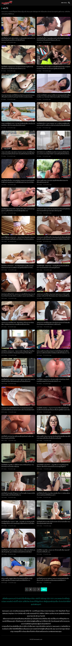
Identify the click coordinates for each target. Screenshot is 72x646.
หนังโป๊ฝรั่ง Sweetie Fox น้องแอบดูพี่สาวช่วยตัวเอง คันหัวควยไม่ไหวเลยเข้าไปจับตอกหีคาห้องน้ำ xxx (53, 380)
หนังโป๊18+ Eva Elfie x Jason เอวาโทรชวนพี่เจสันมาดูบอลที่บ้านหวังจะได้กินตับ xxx (53, 551)
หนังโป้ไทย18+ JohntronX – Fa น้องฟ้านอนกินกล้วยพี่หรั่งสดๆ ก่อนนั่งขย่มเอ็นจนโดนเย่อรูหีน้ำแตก (53, 267)
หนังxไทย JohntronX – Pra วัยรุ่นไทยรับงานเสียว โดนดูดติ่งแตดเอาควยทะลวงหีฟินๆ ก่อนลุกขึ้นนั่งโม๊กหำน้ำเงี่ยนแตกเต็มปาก (17, 267)
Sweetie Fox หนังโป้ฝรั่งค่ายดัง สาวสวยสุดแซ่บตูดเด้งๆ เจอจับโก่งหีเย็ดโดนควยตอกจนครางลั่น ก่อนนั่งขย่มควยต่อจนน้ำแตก (18, 409)
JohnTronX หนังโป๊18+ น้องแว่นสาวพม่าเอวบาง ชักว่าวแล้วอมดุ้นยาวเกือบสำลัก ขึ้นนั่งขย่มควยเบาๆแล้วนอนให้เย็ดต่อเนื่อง (53, 296)
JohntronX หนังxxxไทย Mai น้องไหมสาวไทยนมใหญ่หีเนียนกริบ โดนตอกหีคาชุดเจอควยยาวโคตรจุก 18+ (53, 210)
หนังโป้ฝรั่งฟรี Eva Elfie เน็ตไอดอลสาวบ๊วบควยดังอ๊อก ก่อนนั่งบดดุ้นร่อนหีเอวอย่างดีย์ (53, 522)
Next (44, 589)
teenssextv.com (38, 639)
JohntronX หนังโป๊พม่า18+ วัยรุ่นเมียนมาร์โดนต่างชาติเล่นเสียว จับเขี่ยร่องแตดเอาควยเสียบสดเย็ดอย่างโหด (17, 323)
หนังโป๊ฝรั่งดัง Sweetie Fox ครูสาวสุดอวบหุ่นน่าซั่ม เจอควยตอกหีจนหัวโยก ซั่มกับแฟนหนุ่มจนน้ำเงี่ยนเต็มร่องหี (18, 380)
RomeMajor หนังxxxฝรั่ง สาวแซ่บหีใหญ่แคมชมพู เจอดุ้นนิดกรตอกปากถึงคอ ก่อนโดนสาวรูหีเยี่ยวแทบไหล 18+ (53, 67)
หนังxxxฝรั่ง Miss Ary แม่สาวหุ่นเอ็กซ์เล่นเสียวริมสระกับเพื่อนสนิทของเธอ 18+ (52, 181)
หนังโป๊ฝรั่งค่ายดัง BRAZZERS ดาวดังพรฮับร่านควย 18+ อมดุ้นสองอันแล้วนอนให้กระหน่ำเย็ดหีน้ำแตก (18, 39)
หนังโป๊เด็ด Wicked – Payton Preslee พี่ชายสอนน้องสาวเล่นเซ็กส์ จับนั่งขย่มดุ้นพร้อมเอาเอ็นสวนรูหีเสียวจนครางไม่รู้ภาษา (53, 409)
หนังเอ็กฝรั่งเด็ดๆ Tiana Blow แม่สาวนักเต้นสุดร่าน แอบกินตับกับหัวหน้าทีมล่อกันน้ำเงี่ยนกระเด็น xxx (53, 39)
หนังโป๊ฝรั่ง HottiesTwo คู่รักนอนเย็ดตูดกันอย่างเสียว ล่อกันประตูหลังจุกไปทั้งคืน (17, 437)
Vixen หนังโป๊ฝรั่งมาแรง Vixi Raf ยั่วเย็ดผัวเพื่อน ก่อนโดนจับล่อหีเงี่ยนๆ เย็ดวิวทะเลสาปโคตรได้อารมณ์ (18, 124)
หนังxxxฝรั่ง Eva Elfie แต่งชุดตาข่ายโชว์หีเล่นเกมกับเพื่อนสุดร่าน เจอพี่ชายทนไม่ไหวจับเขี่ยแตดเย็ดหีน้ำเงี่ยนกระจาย (53, 352)
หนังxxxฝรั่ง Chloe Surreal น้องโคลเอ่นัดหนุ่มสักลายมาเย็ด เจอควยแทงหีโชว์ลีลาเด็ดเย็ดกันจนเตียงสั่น (53, 437)
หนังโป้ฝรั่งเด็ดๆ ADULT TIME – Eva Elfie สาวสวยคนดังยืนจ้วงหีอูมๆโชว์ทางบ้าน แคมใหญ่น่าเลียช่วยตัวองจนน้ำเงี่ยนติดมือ (18, 523)
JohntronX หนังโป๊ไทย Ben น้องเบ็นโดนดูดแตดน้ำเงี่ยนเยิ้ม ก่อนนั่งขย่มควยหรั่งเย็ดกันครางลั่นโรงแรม (53, 323)
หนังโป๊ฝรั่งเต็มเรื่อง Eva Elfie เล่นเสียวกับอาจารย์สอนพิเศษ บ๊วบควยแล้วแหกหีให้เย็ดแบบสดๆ (53, 494)
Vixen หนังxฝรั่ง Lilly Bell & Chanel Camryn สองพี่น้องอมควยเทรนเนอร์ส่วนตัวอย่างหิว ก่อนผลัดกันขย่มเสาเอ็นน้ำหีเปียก (18, 154)
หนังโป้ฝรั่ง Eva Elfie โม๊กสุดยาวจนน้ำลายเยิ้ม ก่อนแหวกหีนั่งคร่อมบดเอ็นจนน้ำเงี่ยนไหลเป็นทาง (18, 494)
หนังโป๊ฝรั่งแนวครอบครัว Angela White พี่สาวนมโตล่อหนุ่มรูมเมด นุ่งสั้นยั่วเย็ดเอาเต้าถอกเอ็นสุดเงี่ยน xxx (18, 210)
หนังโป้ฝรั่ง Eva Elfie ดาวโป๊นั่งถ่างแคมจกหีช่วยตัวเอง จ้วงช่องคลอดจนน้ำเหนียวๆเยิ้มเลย (17, 466)
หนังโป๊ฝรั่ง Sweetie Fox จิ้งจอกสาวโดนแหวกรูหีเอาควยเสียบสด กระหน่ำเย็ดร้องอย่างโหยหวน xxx (17, 67)
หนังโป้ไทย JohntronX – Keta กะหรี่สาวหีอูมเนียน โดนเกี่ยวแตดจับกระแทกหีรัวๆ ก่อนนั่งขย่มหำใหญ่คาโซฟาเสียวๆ (17, 352)
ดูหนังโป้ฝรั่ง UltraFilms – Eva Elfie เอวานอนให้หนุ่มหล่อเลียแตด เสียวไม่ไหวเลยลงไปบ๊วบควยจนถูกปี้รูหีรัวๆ (53, 466)
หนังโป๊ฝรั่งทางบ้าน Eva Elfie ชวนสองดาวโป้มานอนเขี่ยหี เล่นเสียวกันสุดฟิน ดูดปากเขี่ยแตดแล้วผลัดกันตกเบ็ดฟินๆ (18, 551)
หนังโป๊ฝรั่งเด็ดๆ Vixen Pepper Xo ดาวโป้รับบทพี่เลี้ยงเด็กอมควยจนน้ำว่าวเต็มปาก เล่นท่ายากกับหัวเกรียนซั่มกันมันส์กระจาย (53, 125)
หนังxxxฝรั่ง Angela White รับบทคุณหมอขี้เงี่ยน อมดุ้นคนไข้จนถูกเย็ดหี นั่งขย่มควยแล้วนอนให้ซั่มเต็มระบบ (16, 579)
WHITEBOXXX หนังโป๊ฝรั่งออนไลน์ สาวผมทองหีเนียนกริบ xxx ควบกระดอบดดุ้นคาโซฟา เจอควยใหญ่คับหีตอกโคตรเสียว (53, 154)
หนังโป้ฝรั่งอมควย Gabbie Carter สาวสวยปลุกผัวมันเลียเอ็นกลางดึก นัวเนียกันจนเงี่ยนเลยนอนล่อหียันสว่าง (53, 579)
